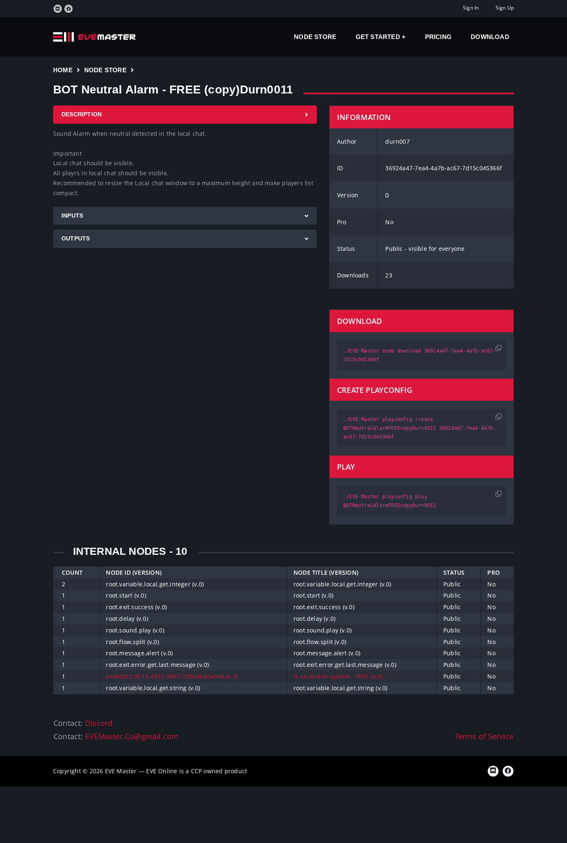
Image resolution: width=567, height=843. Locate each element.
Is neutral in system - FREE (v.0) (338, 676)
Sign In (471, 8)
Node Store (315, 36)
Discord (98, 723)
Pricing (438, 36)
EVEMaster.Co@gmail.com (132, 736)
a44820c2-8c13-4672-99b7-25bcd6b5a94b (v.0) (172, 676)
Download (490, 36)
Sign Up (505, 8)
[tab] (185, 114)
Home (63, 70)
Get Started (379, 36)
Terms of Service (484, 736)
